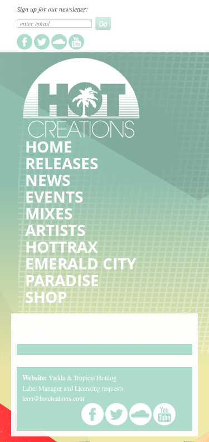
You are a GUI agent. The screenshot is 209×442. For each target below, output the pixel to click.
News (47, 179)
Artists (55, 230)
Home (48, 146)
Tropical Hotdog (95, 377)
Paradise (62, 280)
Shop (46, 296)
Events (54, 196)
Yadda (56, 377)
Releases (61, 163)
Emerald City (80, 263)
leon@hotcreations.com (53, 398)
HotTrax (61, 246)
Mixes (48, 213)
